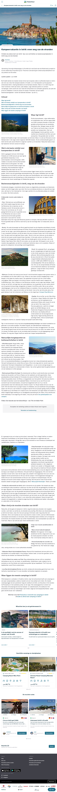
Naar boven (51, 781)
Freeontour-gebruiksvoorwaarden (36, 760)
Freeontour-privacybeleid (35, 762)
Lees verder (4, 645)
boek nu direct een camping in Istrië (29, 596)
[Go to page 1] (26, 738)
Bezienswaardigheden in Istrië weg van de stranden (16, 104)
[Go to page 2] (27, 689)
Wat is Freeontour (5, 764)
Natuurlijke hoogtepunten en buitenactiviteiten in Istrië (17, 106)
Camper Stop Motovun (46, 292)
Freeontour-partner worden (7, 762)
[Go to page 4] (29, 689)
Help (2, 758)
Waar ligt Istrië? (6, 100)
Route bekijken (22, 733)
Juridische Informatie (34, 764)
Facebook (5, 775)
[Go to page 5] (29, 738)
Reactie (52, 746)
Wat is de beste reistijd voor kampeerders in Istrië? (16, 102)
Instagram (5, 777)
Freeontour (7, 59)
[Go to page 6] (30, 738)
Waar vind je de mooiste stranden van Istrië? (14, 108)
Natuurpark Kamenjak (38, 481)
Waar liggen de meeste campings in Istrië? (13, 110)
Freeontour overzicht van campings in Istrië (34, 595)
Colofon (31, 758)
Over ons (3, 760)
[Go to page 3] (28, 689)
